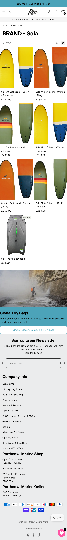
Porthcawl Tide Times (13, 448)
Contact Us (8, 383)
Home (5, 25)
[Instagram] (33, 535)
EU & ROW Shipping (12, 394)
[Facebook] (28, 535)
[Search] (10, 11)
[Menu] (3, 11)
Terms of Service (11, 410)
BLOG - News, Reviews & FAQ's (18, 416)
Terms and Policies (33, 528)
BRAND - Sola (16, 25)
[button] (63, 12)
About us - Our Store (13, 432)
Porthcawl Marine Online (37, 522)
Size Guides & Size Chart (15, 443)
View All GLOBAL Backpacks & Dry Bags (33, 330)
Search (6, 427)
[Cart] (56, 11)
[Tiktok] (39, 535)
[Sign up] (60, 363)
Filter (8, 42)
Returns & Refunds (11, 405)
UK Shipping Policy (12, 389)
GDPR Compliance (11, 421)
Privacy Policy (9, 400)
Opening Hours (10, 437)
